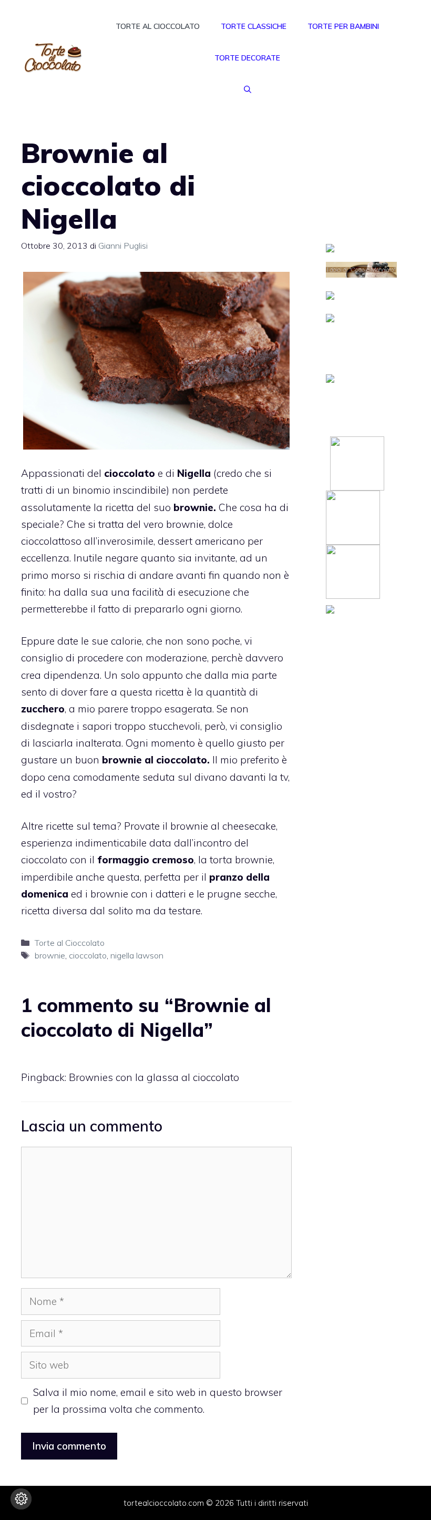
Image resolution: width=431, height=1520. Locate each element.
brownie (50, 955)
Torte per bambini (343, 26)
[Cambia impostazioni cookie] (21, 1498)
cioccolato (88, 955)
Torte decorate (247, 58)
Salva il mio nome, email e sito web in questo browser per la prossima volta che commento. (157, 1400)
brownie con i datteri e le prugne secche (182, 893)
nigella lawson (136, 955)
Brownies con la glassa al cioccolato (154, 1077)
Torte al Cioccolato (158, 26)
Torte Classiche (253, 26)
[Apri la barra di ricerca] (247, 89)
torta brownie (240, 859)
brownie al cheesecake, (224, 826)
